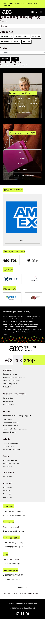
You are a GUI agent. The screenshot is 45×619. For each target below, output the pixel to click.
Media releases (8, 404)
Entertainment (22, 36)
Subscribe (6, 5)
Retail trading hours (10, 426)
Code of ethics (8, 387)
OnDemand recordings (12, 449)
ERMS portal (7, 419)
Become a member (10, 374)
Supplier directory (10, 432)
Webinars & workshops (12, 463)
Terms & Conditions (15, 603)
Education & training (11, 422)
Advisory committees (11, 380)
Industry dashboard (10, 443)
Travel (27, 41)
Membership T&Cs (10, 384)
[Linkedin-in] (17, 613)
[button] (41, 12)
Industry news (8, 446)
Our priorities (8, 398)
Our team (6, 491)
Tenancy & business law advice (15, 429)
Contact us (7, 497)
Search (5, 58)
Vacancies (7, 494)
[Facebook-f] (22, 613)
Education (7, 36)
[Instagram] (27, 613)
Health (37, 36)
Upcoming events (10, 460)
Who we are (7, 487)
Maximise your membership (13, 377)
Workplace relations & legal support (17, 416)
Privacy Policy (31, 603)
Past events (7, 466)
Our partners (8, 476)
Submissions (8, 401)
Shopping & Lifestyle (11, 41)
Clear (15, 58)
